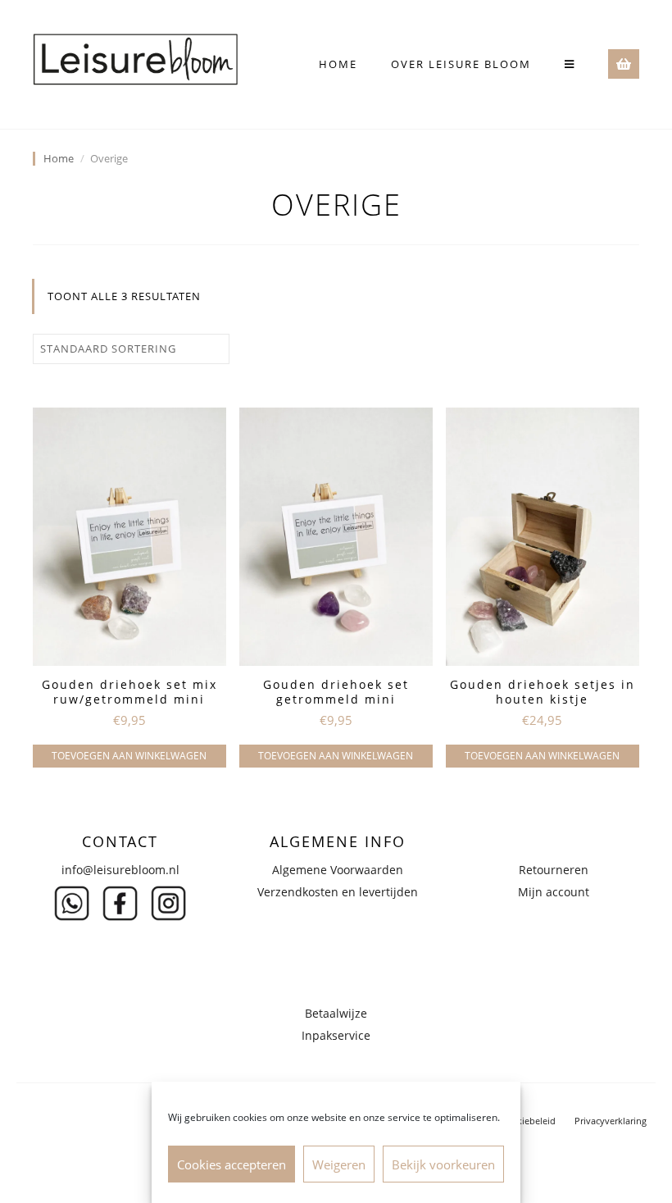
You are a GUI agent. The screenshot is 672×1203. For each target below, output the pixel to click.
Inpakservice (336, 1035)
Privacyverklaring (610, 1120)
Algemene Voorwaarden (337, 869)
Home (338, 64)
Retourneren (553, 869)
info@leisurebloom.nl (120, 869)
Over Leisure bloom (461, 64)
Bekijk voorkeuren (443, 1164)
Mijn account (553, 892)
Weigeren (339, 1164)
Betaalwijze (336, 1013)
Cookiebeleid (528, 1120)
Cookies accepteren (231, 1164)
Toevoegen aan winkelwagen (129, 756)
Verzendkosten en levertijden (337, 892)
